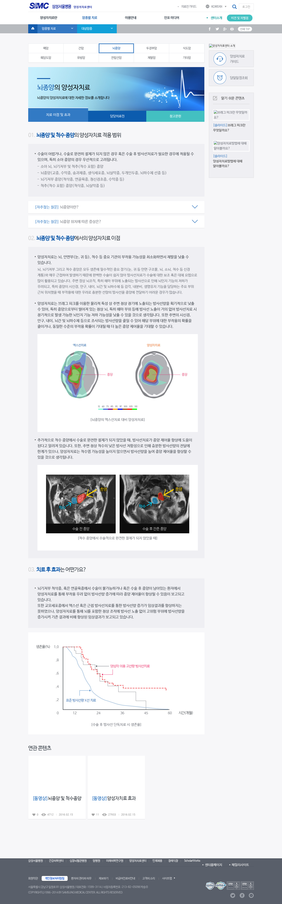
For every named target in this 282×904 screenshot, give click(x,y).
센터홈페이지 (213, 865)
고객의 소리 (148, 878)
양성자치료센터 (83, 7)
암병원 (96, 861)
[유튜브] (251, 895)
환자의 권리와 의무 (81, 878)
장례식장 (173, 861)
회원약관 (33, 878)
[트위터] (232, 895)
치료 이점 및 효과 (58, 115)
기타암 (187, 58)
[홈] (32, 28)
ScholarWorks (192, 861)
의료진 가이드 (188, 6)
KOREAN (216, 6)
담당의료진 (117, 116)
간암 (81, 48)
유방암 (81, 58)
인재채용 (157, 861)
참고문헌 (175, 116)
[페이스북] (242, 895)
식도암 (187, 48)
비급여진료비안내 (125, 878)
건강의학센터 (56, 861)
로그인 (246, 7)
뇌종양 (116, 48)
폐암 (45, 48)
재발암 (152, 58)
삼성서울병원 (35, 861)
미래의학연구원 (114, 861)
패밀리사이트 (240, 865)
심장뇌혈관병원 (78, 861)
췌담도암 (46, 58)
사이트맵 (167, 878)
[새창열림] (230, 885)
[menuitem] (48, 18)
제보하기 (103, 878)
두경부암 (151, 48)
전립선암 (116, 58)
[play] (231, 46)
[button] (235, 7)
